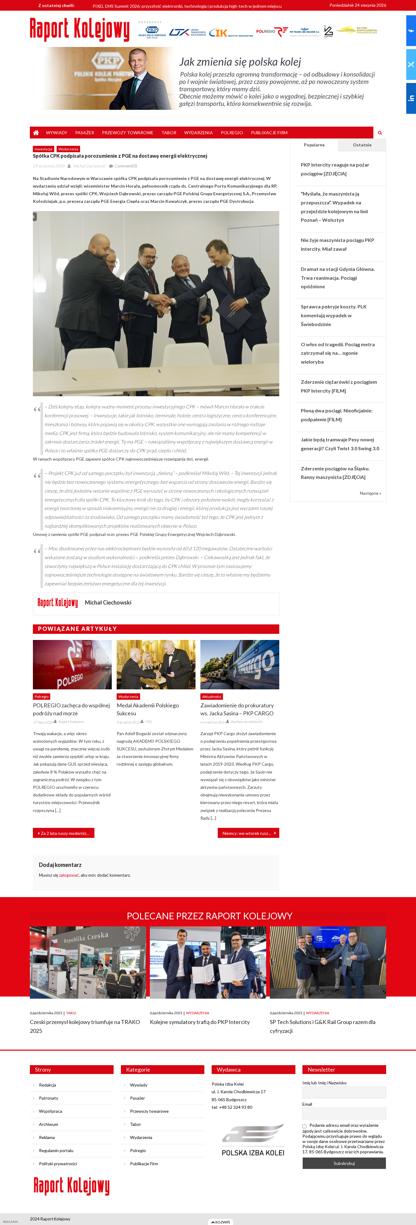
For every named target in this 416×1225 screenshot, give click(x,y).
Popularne (314, 144)
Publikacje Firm (269, 132)
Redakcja (47, 1084)
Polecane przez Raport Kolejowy (210, 915)
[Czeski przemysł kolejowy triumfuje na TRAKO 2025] (88, 962)
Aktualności (211, 696)
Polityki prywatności (58, 1163)
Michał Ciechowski (89, 165)
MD (149, 721)
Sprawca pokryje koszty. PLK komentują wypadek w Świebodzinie (334, 315)
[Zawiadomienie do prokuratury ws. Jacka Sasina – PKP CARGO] (239, 664)
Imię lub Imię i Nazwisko (324, 1082)
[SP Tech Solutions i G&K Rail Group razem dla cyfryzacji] (328, 962)
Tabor (168, 132)
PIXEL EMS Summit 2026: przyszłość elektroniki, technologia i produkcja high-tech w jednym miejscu (187, 5)
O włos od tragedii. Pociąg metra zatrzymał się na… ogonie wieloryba (338, 353)
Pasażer (84, 132)
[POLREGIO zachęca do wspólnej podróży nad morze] (72, 664)
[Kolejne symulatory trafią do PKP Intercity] (208, 962)
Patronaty (48, 1098)
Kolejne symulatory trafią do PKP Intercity (200, 1021)
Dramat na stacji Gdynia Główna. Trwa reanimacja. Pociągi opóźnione (338, 277)
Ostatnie (362, 144)
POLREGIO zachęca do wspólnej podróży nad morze (71, 709)
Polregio (232, 132)
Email (307, 1104)
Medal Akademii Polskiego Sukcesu (148, 709)
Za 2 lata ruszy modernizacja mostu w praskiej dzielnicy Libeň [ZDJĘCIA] (67, 833)
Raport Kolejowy (71, 721)
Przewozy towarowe (127, 132)
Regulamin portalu (56, 1150)
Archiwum (48, 1124)
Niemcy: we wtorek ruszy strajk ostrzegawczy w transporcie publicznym (251, 833)
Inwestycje (43, 149)
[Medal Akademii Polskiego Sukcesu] (156, 664)
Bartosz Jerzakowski (247, 721)
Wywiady (56, 132)
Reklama (47, 1137)
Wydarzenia (198, 132)
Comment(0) (126, 165)
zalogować (69, 875)
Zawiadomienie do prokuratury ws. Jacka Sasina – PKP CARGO (237, 709)
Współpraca (50, 1111)
